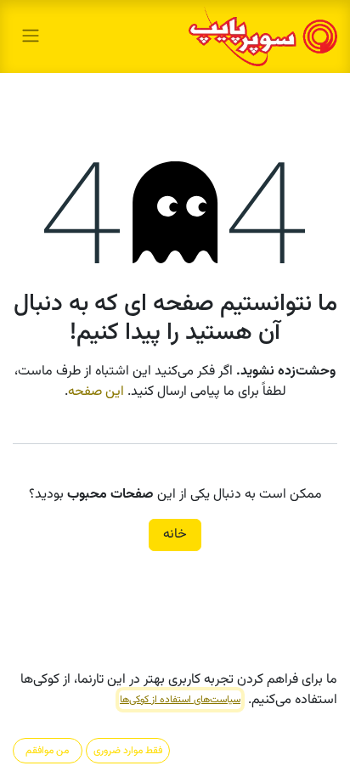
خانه (175, 534)
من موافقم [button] (47, 750)
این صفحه (96, 392)
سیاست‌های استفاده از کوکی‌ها (180, 699)
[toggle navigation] (30, 36)
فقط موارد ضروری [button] (127, 750)
